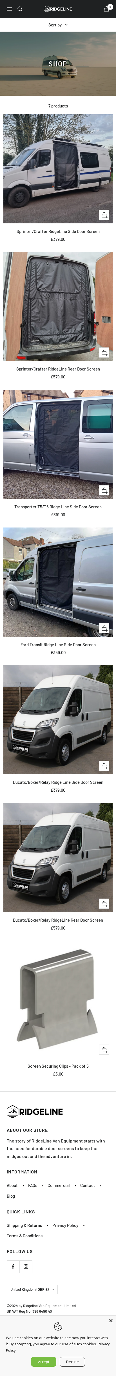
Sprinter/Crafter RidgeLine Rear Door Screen (58, 368)
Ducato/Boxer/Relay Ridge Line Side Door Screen (58, 782)
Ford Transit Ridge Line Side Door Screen (58, 644)
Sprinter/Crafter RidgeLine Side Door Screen (58, 231)
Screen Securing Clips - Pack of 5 (58, 1066)
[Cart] (106, 9)
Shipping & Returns (24, 1225)
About (12, 1185)
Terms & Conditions (25, 1235)
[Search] (20, 9)
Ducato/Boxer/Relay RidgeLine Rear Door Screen (58, 919)
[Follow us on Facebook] (13, 1266)
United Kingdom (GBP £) (29, 1289)
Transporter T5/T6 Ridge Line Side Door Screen (58, 506)
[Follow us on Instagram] (25, 1266)
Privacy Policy (65, 1225)
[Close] (111, 1320)
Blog (11, 1195)
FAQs (32, 1185)
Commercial (59, 1185)
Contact (87, 1185)
